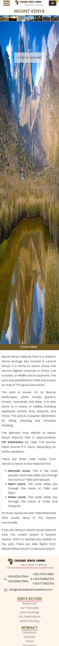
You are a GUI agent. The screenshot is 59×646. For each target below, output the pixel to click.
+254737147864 (43, 574)
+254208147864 (18, 581)
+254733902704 (43, 579)
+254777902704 (43, 583)
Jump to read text (29, 57)
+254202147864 (17, 576)
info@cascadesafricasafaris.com (30, 590)
